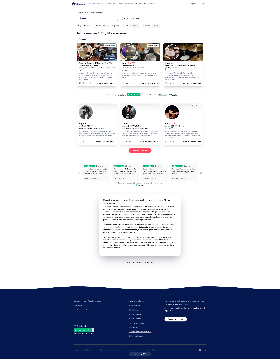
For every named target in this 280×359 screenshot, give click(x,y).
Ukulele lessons (135, 318)
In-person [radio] (146, 26)
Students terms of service (83, 350)
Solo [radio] (127, 26)
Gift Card (138, 4)
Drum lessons (134, 327)
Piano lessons (134, 310)
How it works (111, 4)
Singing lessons (135, 314)
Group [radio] (134, 26)
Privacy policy (132, 350)
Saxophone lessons (136, 323)
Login (203, 4)
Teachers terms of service (109, 350)
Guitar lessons (134, 305)
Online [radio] (155, 26)
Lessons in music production (140, 332)
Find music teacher (96, 4)
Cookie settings (150, 350)
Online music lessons (137, 336)
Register (193, 4)
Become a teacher (125, 4)
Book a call (78, 305)
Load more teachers (140, 150)
